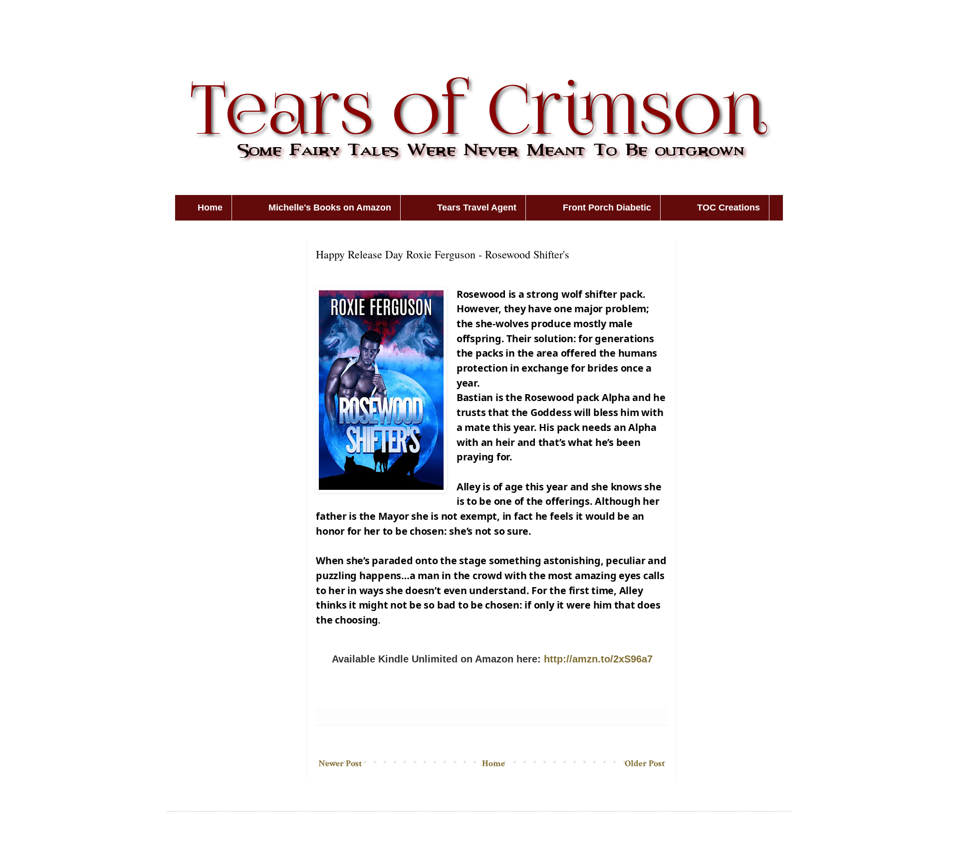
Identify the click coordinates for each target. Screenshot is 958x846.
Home (210, 207)
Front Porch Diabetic (607, 207)
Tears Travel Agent (476, 207)
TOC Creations (728, 207)
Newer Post (340, 763)
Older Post (645, 763)
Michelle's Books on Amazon (329, 207)
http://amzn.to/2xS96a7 (598, 658)
